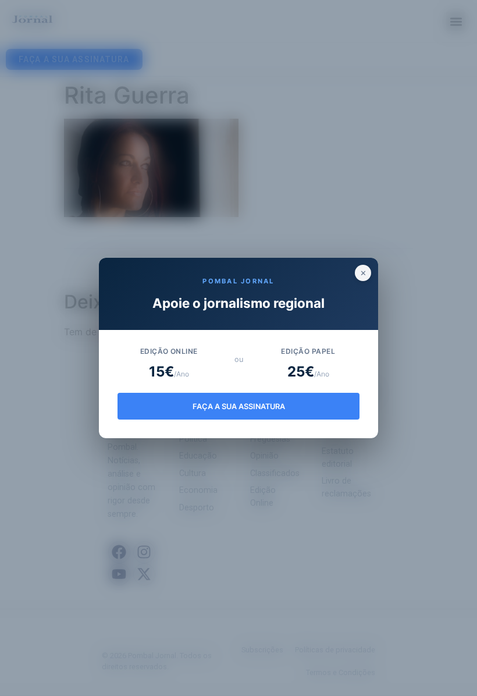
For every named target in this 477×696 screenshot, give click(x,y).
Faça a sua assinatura (239, 406)
